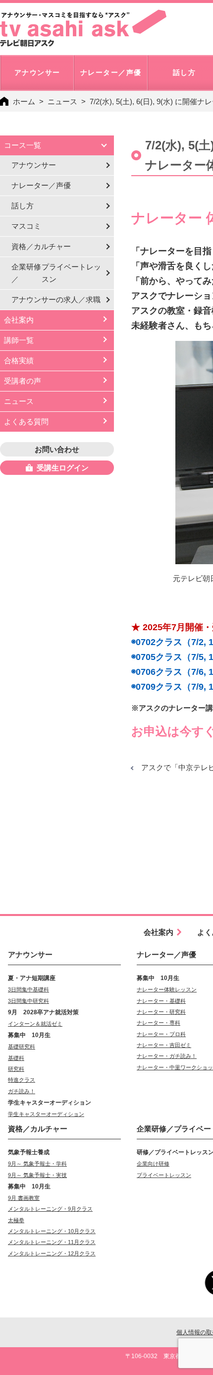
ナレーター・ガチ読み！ (167, 1056)
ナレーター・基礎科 (161, 1001)
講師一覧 (19, 340)
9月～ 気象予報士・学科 (37, 1164)
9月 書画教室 (24, 1198)
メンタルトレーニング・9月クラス (50, 1209)
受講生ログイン (63, 467)
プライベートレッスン (164, 1175)
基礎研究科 (21, 1046)
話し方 (22, 205)
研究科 (16, 1069)
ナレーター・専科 (158, 1023)
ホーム (24, 101)
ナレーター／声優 (41, 185)
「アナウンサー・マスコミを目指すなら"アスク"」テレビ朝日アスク (83, 28)
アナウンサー (33, 165)
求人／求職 (56, 299)
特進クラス (21, 1080)
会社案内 (19, 320)
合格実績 (19, 360)
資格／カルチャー (41, 246)
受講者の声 (22, 381)
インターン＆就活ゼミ (35, 1024)
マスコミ (26, 226)
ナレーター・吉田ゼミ (164, 1045)
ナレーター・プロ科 (161, 1034)
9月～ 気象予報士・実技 (37, 1175)
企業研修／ (56, 272)
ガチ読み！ (21, 1091)
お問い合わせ (57, 449)
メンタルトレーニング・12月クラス (52, 1253)
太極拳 (16, 1220)
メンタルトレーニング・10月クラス (52, 1231)
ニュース (62, 101)
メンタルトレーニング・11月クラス (52, 1242)
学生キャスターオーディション (46, 1114)
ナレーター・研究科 (161, 1012)
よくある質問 (26, 421)
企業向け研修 (153, 1164)
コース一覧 (22, 145)
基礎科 (16, 1058)
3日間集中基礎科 (28, 989)
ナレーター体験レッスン (167, 989)
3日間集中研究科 (28, 1001)
